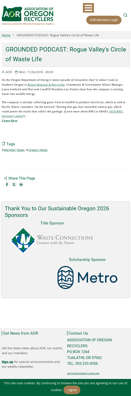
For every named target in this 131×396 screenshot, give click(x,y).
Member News (14, 150)
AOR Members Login (104, 20)
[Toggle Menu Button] (88, 8)
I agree (72, 390)
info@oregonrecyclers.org (83, 373)
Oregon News (38, 150)
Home (6, 35)
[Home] (28, 15)
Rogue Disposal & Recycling (46, 84)
